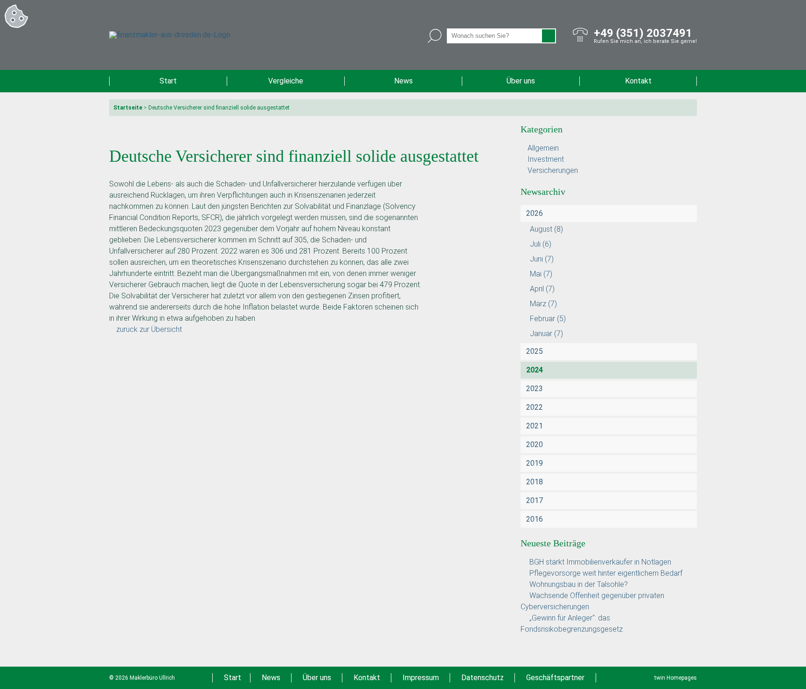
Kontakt (638, 80)
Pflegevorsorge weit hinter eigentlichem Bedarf (605, 573)
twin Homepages (675, 678)
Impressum (421, 677)
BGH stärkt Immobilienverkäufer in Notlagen (600, 562)
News (403, 80)
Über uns (521, 80)
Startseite (127, 107)
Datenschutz (482, 677)
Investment (546, 159)
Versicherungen (553, 170)
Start (168, 80)
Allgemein (543, 148)
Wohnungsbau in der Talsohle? (578, 584)
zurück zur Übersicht (149, 329)
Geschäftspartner (555, 677)
